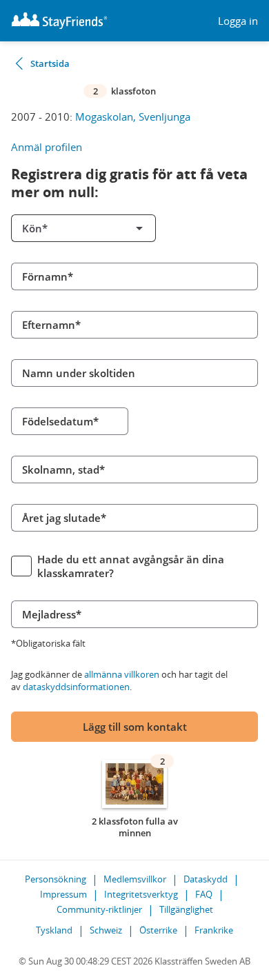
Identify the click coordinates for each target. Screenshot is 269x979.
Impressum (63, 894)
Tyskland (54, 930)
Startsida (50, 63)
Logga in (238, 21)
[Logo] (59, 20)
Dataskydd (205, 879)
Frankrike (214, 930)
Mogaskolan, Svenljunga (132, 116)
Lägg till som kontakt (135, 727)
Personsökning (55, 879)
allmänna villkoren (121, 674)
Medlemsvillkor (134, 879)
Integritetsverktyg (141, 894)
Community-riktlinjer (99, 909)
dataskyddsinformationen (76, 686)
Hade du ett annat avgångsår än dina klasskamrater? (130, 566)
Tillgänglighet (186, 909)
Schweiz (106, 930)
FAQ (203, 894)
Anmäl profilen (46, 147)
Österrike (158, 930)
